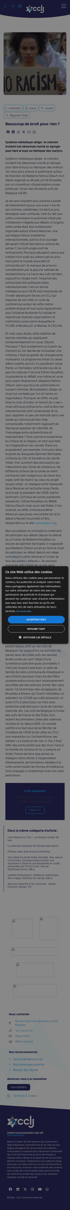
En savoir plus (24, 611)
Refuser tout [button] (36, 628)
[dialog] (35, 605)
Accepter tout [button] (36, 619)
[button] (35, 637)
